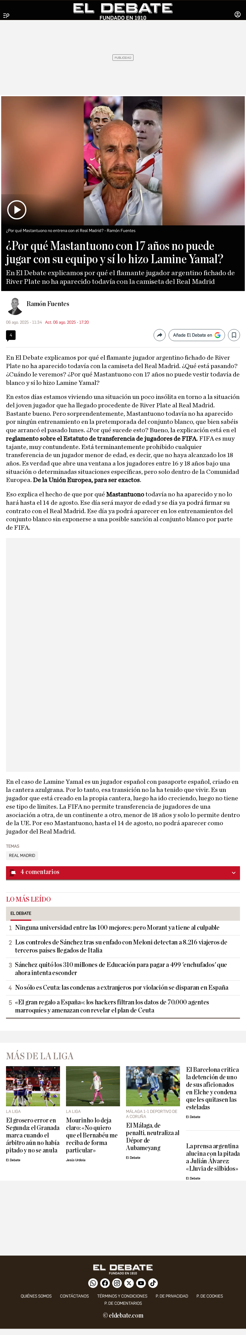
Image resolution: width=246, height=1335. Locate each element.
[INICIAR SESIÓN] (237, 15)
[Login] (237, 15)
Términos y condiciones (122, 1296)
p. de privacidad (172, 1296)
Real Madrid (22, 855)
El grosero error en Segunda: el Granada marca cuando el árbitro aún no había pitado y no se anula (32, 1135)
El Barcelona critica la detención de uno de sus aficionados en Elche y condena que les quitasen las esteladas (212, 1088)
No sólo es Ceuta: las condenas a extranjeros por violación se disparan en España (121, 987)
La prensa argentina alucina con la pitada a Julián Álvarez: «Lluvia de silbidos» (213, 1157)
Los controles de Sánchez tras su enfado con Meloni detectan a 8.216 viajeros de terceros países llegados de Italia (121, 946)
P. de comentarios (123, 1303)
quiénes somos (36, 1296)
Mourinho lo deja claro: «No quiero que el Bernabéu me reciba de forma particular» (92, 1135)
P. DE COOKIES (209, 1296)
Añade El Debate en (192, 335)
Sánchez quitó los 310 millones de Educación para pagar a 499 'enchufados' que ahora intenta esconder (121, 969)
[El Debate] (123, 11)
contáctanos (74, 1296)
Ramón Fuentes (47, 304)
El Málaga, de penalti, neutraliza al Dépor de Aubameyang (152, 1137)
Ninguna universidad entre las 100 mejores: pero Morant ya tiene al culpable (117, 927)
